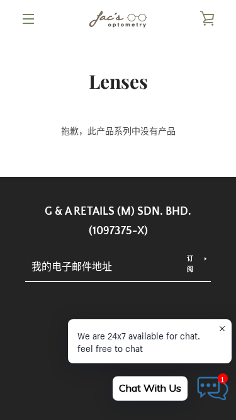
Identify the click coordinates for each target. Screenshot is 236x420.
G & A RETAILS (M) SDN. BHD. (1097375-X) (118, 221)
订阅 (190, 264)
